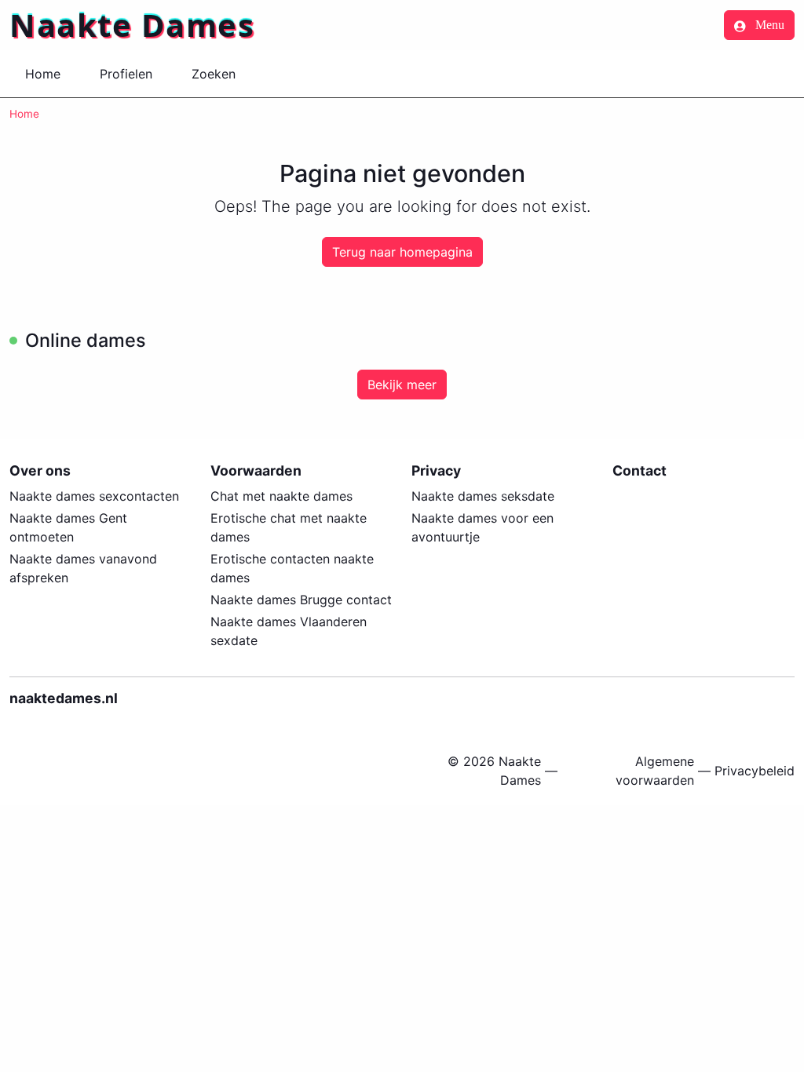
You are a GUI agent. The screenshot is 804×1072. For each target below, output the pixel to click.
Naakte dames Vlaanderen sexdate (288, 631)
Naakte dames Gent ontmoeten (68, 527)
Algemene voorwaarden (655, 770)
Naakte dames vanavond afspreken (83, 568)
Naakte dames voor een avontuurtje (482, 527)
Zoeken (214, 74)
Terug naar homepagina (402, 252)
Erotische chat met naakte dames (288, 527)
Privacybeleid (754, 770)
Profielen (126, 74)
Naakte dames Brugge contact (301, 599)
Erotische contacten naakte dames (292, 568)
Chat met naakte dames (281, 496)
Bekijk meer (402, 384)
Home (42, 74)
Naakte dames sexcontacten (94, 496)
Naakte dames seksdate (482, 496)
